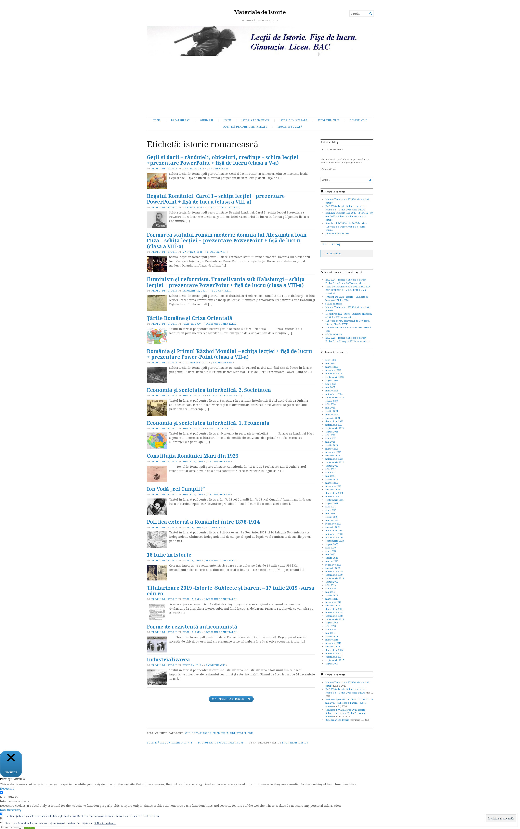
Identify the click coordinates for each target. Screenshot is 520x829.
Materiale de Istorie (260, 12)
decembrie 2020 (334, 530)
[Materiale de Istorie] (260, 41)
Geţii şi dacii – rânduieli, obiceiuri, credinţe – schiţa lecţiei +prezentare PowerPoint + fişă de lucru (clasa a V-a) (223, 160)
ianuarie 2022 (332, 489)
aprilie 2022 (331, 479)
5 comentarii (215, 527)
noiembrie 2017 (333, 653)
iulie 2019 (330, 585)
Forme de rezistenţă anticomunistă (192, 626)
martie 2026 (331, 366)
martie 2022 (331, 482)
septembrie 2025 (334, 376)
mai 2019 (330, 591)
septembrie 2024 (334, 397)
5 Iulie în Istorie (333, 303)
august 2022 (331, 465)
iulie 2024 (330, 404)
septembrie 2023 (334, 428)
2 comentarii (216, 251)
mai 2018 (330, 632)
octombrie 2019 (333, 574)
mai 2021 (330, 513)
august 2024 (331, 400)
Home (156, 120)
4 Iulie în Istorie (333, 334)
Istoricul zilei (328, 120)
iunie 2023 (330, 438)
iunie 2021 (330, 509)
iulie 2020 (330, 547)
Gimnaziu (206, 120)
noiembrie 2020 (333, 533)
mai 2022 (330, 475)
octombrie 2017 (333, 656)
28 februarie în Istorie (337, 233)
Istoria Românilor (255, 120)
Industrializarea (168, 659)
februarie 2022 (333, 486)
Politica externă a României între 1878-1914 (203, 521)
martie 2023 (331, 448)
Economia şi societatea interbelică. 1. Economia (208, 422)
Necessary (9, 797)
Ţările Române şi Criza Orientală (189, 318)
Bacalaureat (180, 120)
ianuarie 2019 (332, 605)
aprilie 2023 (331, 445)
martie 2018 (331, 639)
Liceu (227, 120)
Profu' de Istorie (164, 168)
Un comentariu (220, 428)
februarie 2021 (333, 523)
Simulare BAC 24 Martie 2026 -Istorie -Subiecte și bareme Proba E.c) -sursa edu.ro (345, 227)
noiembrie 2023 (333, 424)
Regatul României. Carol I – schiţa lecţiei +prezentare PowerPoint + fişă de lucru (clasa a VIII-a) (216, 199)
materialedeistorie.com (235, 733)
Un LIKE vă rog (331, 244)
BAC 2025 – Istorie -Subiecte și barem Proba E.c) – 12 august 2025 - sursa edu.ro (347, 339)
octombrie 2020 (333, 537)
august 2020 (331, 544)
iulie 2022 (330, 469)
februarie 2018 (333, 643)
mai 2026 (330, 363)
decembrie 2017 (334, 649)
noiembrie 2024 (333, 394)
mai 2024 (330, 407)
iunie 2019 (330, 588)
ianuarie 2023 (332, 455)
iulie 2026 (330, 359)
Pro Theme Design (295, 742)
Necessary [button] (7, 788)
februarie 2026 (333, 370)
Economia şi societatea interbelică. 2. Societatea (209, 390)
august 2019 (331, 581)
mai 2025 (330, 387)
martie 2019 (331, 598)
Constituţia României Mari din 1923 (192, 455)
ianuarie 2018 (332, 646)
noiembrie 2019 (333, 571)
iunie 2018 (330, 629)
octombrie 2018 (333, 615)
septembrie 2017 (334, 660)
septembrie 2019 (334, 578)
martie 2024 (331, 414)
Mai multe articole (228, 699)
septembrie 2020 (334, 540)
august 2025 (331, 380)
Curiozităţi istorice (200, 733)
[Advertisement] (260, 86)
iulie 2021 (330, 506)
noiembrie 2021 (333, 496)
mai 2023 (330, 441)
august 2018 (331, 622)
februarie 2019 (333, 602)
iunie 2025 (330, 383)
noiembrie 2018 (333, 612)
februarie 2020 (333, 564)
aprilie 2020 (331, 557)
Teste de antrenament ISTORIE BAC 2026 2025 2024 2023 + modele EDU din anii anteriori (347, 290)
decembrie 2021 (334, 492)
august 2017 (331, 663)
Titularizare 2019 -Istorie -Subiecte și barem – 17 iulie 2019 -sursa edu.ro (230, 590)
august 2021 (331, 503)
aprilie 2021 (331, 516)
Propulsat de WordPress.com (220, 742)
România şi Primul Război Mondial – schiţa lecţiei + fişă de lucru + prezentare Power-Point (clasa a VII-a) (229, 354)
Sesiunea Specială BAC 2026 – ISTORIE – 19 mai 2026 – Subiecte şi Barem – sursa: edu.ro (349, 216)
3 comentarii (218, 168)
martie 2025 (331, 390)
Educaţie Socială (289, 126)
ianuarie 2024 (332, 417)
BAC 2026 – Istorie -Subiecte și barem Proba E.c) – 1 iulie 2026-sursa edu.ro (345, 208)
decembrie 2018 (334, 608)
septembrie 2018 (334, 619)
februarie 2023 (333, 452)
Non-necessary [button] (10, 810)
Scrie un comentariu (222, 207)
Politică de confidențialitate (245, 126)
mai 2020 (330, 554)
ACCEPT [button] (29, 827)
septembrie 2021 (334, 499)
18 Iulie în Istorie (169, 554)
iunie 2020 (330, 551)
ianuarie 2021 (332, 527)
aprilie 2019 (331, 595)
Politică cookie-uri (105, 823)
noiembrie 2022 (333, 458)
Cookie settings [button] (11, 827)
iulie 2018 (330, 625)
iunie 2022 (330, 472)
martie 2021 (331, 520)
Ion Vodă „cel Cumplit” (176, 488)
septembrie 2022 (334, 462)
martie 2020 (331, 561)
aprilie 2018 (331, 636)
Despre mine (358, 120)
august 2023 (331, 431)
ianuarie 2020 (332, 568)
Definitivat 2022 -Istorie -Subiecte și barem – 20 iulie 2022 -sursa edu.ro (348, 315)
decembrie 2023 (334, 421)
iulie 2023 (330, 435)
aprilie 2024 (331, 411)
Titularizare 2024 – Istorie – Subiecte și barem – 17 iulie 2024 (346, 298)
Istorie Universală (293, 120)
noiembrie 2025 (333, 373)
